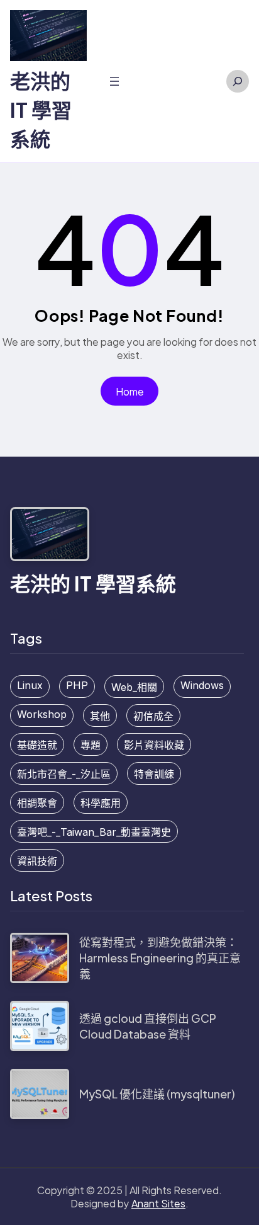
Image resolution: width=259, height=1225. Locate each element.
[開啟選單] (114, 81)
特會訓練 (154, 774)
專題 (90, 745)
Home (130, 391)
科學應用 (100, 803)
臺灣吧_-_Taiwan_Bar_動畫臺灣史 (94, 832)
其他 (100, 716)
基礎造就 (37, 745)
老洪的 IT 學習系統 (41, 109)
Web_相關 (134, 687)
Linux (30, 685)
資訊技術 (37, 861)
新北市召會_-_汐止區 (64, 774)
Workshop (42, 714)
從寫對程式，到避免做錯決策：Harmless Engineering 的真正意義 (160, 958)
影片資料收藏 (154, 745)
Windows (202, 685)
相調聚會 (37, 803)
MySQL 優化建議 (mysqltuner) (157, 1093)
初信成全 (153, 716)
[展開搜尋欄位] (237, 81)
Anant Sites (158, 1203)
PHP (77, 685)
